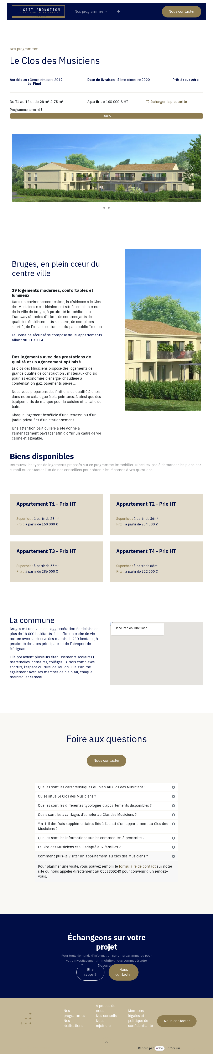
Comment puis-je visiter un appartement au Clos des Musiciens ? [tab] (93, 856)
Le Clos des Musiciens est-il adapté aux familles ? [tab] (79, 847)
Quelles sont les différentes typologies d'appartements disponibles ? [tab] (95, 805)
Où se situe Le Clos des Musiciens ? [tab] (67, 796)
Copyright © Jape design (30, 1048)
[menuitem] (91, 11)
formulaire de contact (137, 866)
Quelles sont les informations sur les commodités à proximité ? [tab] (91, 838)
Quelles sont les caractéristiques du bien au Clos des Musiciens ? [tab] (92, 787)
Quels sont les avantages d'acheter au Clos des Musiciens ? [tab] (87, 814)
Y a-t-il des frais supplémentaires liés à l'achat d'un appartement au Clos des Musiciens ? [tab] (103, 826)
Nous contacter (181, 11)
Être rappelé (90, 972)
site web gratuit (192, 1048)
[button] (106, 1042)
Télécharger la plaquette (167, 102)
